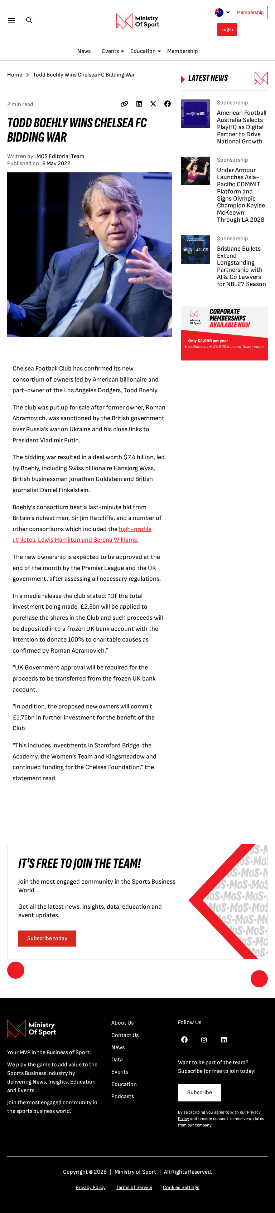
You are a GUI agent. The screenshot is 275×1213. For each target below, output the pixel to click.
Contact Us (125, 1035)
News (84, 51)
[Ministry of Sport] (137, 21)
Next (259, 978)
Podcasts (122, 1096)
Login (227, 29)
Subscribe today (47, 938)
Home (14, 75)
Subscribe (199, 1092)
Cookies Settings (181, 1187)
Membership (250, 12)
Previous (15, 970)
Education (143, 51)
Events (110, 51)
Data (117, 1059)
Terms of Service (134, 1187)
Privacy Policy (91, 1187)
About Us (122, 1023)
